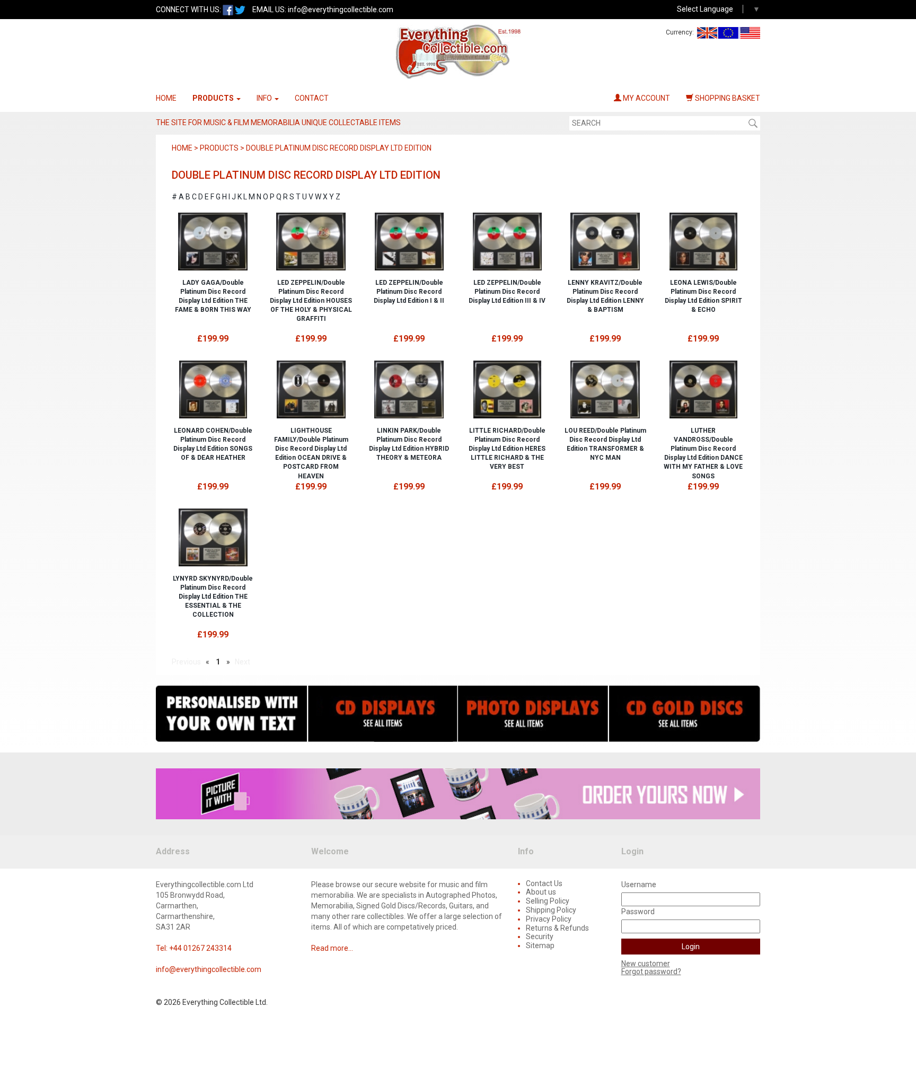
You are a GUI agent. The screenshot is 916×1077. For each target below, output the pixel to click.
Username (638, 884)
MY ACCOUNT (645, 98)
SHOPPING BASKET (726, 98)
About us (541, 892)
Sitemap (540, 945)
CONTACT (312, 98)
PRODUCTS (213, 98)
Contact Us (544, 883)
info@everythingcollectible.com (340, 9)
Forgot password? (651, 971)
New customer (645, 963)
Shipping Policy (551, 910)
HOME (166, 98)
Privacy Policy (548, 919)
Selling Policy (547, 901)
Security (539, 936)
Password (638, 911)
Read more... (332, 948)
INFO (265, 98)
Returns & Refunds (557, 928)
